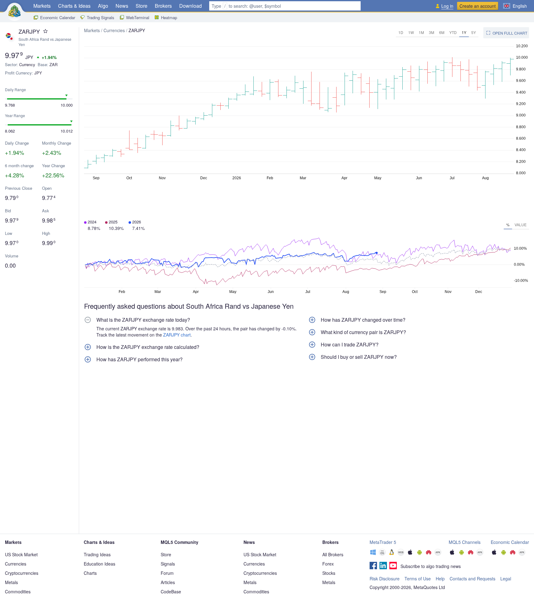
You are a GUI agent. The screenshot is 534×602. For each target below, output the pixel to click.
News (122, 5)
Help (440, 578)
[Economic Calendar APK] (522, 553)
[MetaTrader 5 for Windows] (373, 553)
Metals (11, 582)
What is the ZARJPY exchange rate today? (143, 320)
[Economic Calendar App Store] (494, 553)
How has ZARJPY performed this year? (139, 359)
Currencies (114, 30)
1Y (464, 32)
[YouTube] (393, 566)
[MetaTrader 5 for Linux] (391, 553)
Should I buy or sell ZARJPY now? (359, 357)
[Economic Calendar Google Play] (503, 553)
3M (431, 32)
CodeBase (171, 591)
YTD (453, 32)
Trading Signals (100, 17)
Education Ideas (99, 564)
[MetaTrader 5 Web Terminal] (400, 553)
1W (411, 32)
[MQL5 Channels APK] (480, 553)
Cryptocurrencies (21, 573)
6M (441, 32)
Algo (103, 5)
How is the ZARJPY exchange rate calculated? (147, 347)
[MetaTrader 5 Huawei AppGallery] (428, 553)
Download (190, 5)
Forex (328, 564)
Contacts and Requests (472, 578)
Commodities (18, 591)
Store (141, 5)
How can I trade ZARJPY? (350, 344)
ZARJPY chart (177, 335)
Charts (90, 573)
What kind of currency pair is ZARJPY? (363, 332)
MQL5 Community (179, 542)
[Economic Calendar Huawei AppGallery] (512, 553)
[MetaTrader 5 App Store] (410, 553)
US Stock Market (21, 554)
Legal (505, 578)
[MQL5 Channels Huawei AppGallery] (470, 553)
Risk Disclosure (385, 578)
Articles (168, 582)
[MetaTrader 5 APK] (437, 553)
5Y (473, 32)
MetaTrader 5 (383, 542)
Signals (168, 564)
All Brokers (332, 554)
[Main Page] (14, 11)
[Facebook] (373, 566)
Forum (167, 573)
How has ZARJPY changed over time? (363, 320)
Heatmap (169, 17)
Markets (42, 5)
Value (521, 224)
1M (421, 32)
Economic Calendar (57, 17)
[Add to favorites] (45, 31)
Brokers (163, 5)
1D (400, 32)
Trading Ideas (97, 554)
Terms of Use (418, 578)
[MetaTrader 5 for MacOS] (382, 553)
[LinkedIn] (383, 566)
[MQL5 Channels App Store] (452, 553)
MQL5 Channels (465, 542)
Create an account (478, 6)
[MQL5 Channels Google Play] (461, 553)
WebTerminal (137, 17)
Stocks (328, 573)
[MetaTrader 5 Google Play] (419, 553)
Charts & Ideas (74, 5)
